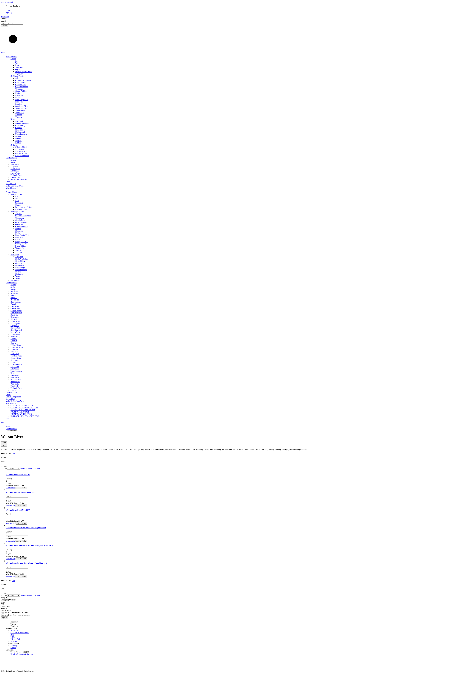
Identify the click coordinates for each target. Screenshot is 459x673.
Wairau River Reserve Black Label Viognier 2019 (26, 528)
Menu (3, 52)
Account (4, 422)
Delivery (14, 646)
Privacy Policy (16, 639)
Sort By (4, 468)
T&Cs (13, 637)
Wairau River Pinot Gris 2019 (18, 475)
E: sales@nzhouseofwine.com (22, 654)
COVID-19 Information (20, 633)
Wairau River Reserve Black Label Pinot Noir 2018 (26, 563)
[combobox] (12, 23)
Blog (12, 635)
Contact (13, 648)
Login (8, 10)
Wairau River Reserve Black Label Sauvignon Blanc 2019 (29, 545)
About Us (14, 630)
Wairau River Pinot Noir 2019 (18, 510)
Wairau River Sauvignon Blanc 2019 (20, 492)
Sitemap (14, 641)
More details (10, 488)
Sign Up (9, 12)
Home (8, 426)
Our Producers (11, 429)
